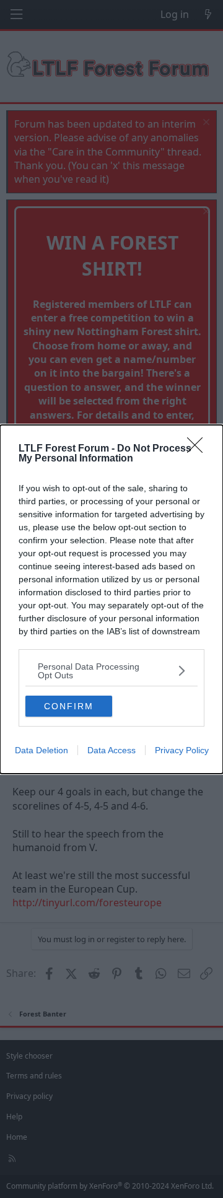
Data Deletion (41, 750)
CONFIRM (69, 706)
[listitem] (111, 671)
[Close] (199, 449)
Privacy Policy (182, 750)
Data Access (111, 750)
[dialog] (111, 599)
